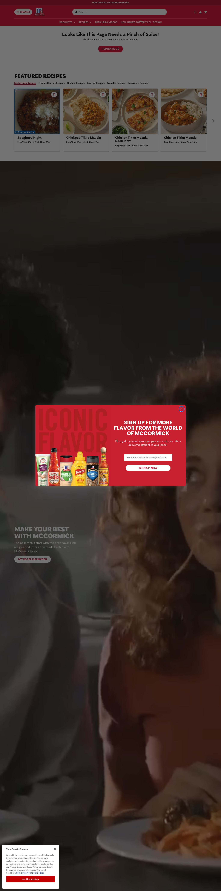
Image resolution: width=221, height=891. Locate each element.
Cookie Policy (22, 873)
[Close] (55, 849)
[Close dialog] (181, 409)
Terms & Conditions (36, 873)
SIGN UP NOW (148, 468)
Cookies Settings (30, 879)
